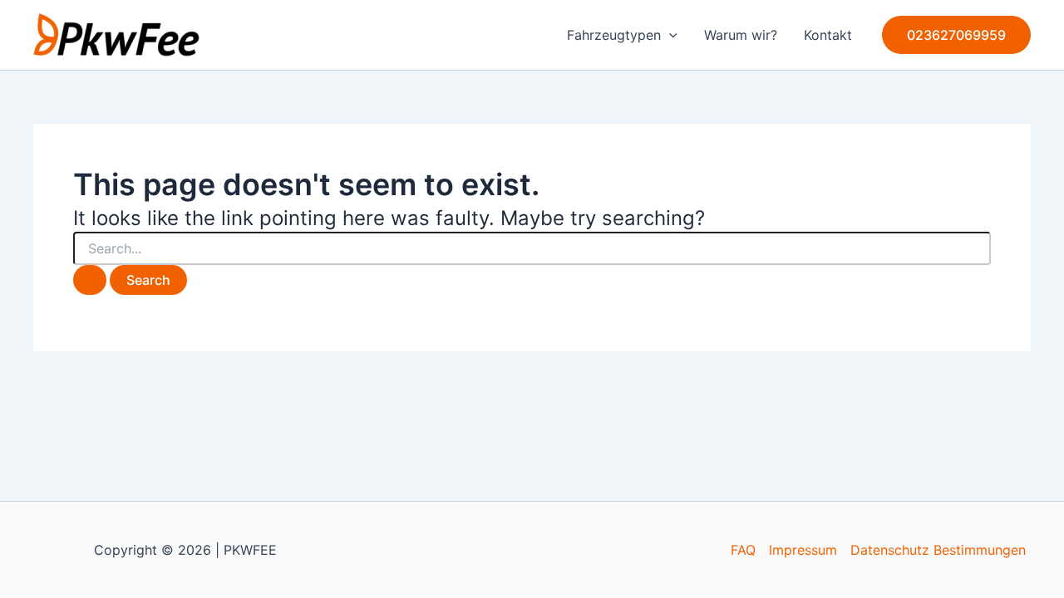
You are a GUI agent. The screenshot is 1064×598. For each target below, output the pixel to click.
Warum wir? (740, 35)
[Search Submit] (89, 280)
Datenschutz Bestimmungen (938, 550)
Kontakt (828, 35)
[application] (669, 35)
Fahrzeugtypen (614, 35)
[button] (956, 35)
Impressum (803, 550)
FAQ (743, 550)
